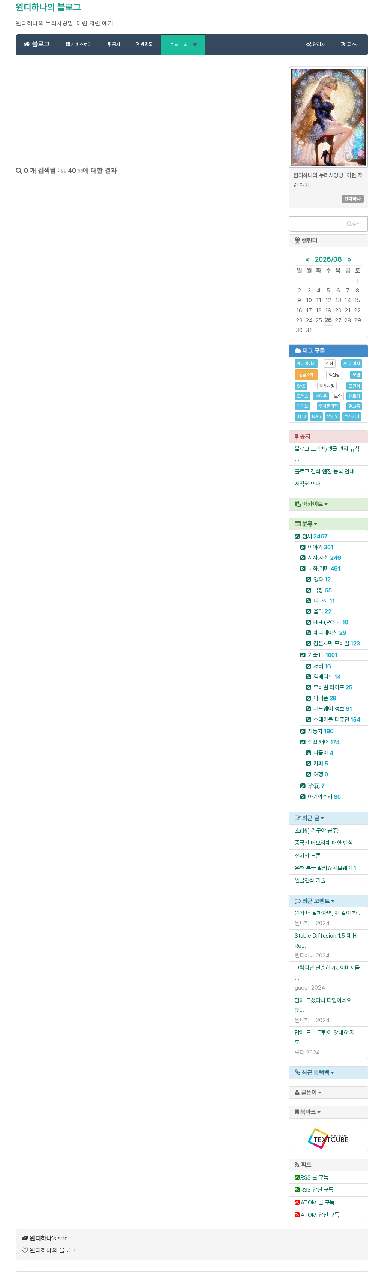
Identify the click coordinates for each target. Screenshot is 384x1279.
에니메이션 (330, 632)
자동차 (321, 731)
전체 (315, 536)
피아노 (302, 406)
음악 (323, 611)
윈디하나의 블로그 (48, 7)
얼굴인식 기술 (310, 880)
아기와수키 (324, 796)
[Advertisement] (146, 113)
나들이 (323, 752)
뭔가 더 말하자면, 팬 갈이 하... (328, 913)
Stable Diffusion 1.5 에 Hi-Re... (327, 940)
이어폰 (325, 698)
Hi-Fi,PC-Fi (331, 622)
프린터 (354, 386)
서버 (322, 666)
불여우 (321, 396)
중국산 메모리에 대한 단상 (324, 842)
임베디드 (327, 676)
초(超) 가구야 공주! (317, 830)
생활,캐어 (324, 742)
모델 (356, 374)
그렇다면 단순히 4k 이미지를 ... (327, 972)
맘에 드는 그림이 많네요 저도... (324, 1037)
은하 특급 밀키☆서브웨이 (323, 868)
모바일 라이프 (333, 687)
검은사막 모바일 (337, 643)
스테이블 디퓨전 (337, 719)
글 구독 (314, 1177)
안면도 (332, 416)
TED (301, 416)
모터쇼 (302, 396)
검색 (357, 223)
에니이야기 (306, 363)
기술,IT (323, 655)
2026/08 (328, 259)
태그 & (180, 45)
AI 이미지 (352, 363)
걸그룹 (354, 406)
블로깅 (354, 396)
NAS (316, 416)
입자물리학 (328, 406)
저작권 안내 (308, 483)
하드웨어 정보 (333, 708)
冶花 (316, 785)
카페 (321, 763)
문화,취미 (324, 568)
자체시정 (327, 386)
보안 (338, 396)
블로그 (40, 44)
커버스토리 (81, 44)
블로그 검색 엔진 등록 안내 (324, 471)
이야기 (320, 547)
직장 (329, 363)
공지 (115, 44)
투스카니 (351, 416)
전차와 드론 (308, 855)
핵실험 (334, 374)
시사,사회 (324, 557)
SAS (301, 386)
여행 (321, 774)
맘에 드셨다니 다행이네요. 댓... (324, 1005)
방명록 (146, 44)
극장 (323, 590)
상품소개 (306, 374)
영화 (322, 579)
